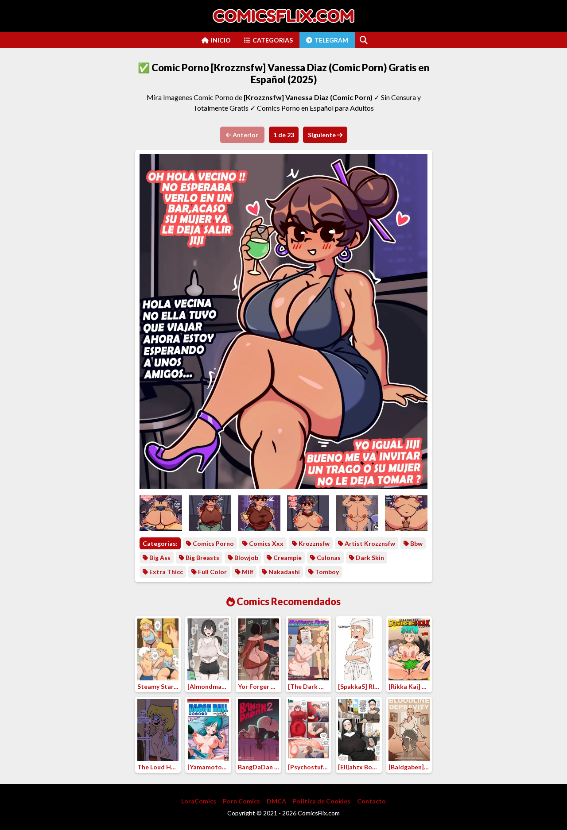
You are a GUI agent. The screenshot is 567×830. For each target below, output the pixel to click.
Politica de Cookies (321, 801)
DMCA (276, 801)
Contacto (371, 801)
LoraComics (198, 801)
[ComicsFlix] (283, 16)
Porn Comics (241, 801)
